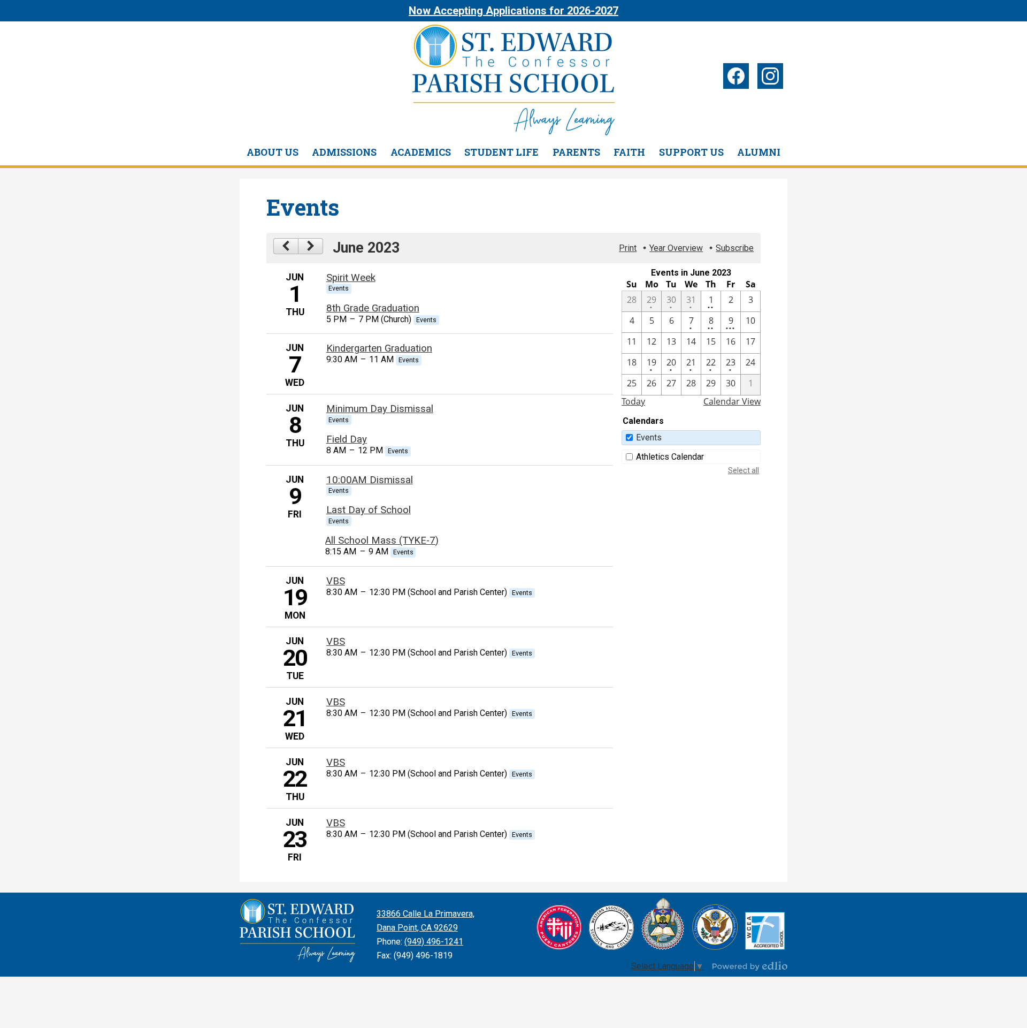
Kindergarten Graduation (379, 348)
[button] (272, 152)
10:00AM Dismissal (369, 480)
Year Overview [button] (676, 248)
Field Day (346, 439)
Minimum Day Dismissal (379, 409)
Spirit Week (350, 278)
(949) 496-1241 (433, 941)
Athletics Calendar (670, 457)
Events (649, 437)
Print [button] (628, 248)
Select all (743, 470)
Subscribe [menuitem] (735, 248)
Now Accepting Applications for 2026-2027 (513, 10)
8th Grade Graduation (372, 308)
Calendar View (732, 401)
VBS (335, 581)
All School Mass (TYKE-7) (382, 540)
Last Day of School (368, 510)
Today (633, 401)
